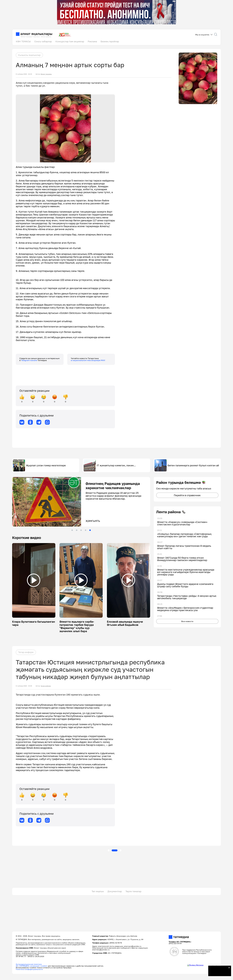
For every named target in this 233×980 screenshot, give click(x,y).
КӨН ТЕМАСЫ (23, 41)
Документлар (115, 891)
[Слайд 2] (76, 530)
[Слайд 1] (72, 530)
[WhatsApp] (47, 422)
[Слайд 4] (85, 530)
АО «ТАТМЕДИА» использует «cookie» (31, 966)
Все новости (187, 621)
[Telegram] (38, 422)
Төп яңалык (98, 891)
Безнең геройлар (110, 41)
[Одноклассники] (30, 422)
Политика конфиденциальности (29, 969)
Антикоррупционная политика (29, 964)
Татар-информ (25, 652)
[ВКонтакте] (21, 422)
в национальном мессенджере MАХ (88, 360)
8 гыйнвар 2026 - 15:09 (24, 686)
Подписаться (218, 972)
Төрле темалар (133, 891)
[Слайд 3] (81, 530)
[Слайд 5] (90, 530)
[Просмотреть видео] (33, 580)
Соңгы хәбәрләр (43, 41)
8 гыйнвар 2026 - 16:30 (24, 74)
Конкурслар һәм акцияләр (69, 41)
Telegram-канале (29, 360)
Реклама (92, 41)
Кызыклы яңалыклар (29, 55)
